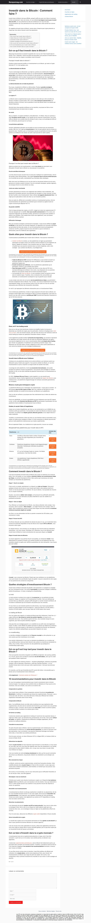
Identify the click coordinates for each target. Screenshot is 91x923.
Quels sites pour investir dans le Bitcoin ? (21, 38)
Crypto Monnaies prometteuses (46, 2)
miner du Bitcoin (26, 273)
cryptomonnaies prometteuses (24, 843)
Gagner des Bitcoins (47, 378)
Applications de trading (71, 14)
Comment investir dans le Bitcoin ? (19, 39)
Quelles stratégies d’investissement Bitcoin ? (22, 41)
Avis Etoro (67, 9)
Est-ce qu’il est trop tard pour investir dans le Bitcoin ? (24, 43)
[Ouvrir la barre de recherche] (80, 2)
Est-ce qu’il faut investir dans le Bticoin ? (21, 36)
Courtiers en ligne (30, 2)
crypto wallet (36, 814)
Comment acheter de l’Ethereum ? (28, 675)
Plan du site (58, 911)
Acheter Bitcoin (69, 16)
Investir (73, 2)
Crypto (12, 861)
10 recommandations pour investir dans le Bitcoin (23, 44)
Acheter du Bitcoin (17, 241)
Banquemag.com (16, 2)
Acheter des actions (63, 2)
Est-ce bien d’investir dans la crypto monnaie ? (22, 46)
